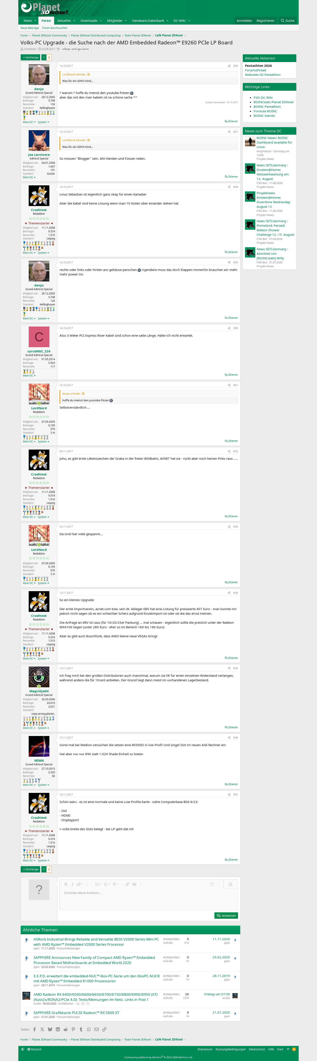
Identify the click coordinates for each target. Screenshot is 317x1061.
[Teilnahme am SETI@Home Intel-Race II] (53, 718)
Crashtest (30, 49)
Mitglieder (114, 20)
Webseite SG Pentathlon (263, 74)
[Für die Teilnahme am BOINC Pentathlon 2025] (39, 248)
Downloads (89, 20)
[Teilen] (229, 66)
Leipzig (51, 238)
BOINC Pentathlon (267, 106)
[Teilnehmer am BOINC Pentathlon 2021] (24, 118)
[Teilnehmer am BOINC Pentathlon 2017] (45, 243)
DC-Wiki (179, 20)
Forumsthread (255, 70)
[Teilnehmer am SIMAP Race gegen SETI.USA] (24, 113)
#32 (235, 451)
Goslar (51, 173)
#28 (235, 187)
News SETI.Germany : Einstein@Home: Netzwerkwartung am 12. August (273, 172)
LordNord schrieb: (74, 74)
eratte (37, 1003)
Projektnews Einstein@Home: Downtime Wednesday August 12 (273, 200)
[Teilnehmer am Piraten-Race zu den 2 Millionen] (27, 113)
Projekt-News (265, 159)
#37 (235, 794)
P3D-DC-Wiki (263, 97)
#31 (235, 385)
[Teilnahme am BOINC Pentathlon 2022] (31, 248)
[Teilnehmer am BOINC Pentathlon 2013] (45, 113)
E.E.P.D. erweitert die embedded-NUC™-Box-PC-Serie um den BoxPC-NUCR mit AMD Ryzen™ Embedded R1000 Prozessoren (97, 978)
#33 (235, 526)
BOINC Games (264, 115)
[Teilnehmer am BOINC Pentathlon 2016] (42, 243)
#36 (235, 737)
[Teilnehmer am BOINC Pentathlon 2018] (47, 243)
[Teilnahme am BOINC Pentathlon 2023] (34, 248)
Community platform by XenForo (158, 1057)
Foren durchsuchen (54, 28)
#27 (235, 132)
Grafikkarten (65, 1003)
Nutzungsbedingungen (231, 1049)
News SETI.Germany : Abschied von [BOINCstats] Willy (272, 253)
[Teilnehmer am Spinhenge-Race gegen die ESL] (34, 113)
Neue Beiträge (29, 28)
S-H (53, 432)
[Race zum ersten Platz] (37, 113)
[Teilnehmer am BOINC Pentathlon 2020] (53, 243)
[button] (35, 21)
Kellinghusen (47, 108)
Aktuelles (64, 20)
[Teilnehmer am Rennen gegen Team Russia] (30, 113)
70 (87, 1003)
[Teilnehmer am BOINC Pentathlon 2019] (51, 113)
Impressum (205, 1049)
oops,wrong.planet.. (43, 714)
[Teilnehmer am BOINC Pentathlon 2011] (39, 113)
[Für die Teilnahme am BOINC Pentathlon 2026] (42, 247)
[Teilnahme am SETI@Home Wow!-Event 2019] (54, 113)
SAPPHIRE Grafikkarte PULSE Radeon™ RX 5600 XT (76, 1012)
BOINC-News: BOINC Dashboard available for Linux (274, 142)
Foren (46, 20)
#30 (235, 328)
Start (280, 1049)
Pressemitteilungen (68, 948)
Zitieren (233, 121)
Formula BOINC (265, 111)
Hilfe (271, 1049)
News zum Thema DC (263, 130)
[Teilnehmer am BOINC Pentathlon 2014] (48, 113)
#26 (235, 66)
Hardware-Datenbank (148, 20)
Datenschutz (257, 1049)
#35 (235, 668)
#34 (235, 593)
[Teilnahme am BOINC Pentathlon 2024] (36, 248)
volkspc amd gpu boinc (75, 49)
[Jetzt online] (39, 404)
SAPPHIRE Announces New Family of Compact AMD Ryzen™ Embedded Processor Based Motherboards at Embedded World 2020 (94, 960)
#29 (235, 262)
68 (78, 1003)
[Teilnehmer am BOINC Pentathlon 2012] (42, 113)
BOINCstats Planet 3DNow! (274, 102)
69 (83, 1003)
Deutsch (35, 1049)
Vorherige (32, 57)
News (28, 20)
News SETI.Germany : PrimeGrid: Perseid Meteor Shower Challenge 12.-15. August (275, 228)
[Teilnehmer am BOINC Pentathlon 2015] (39, 243)
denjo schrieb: (71, 393)
